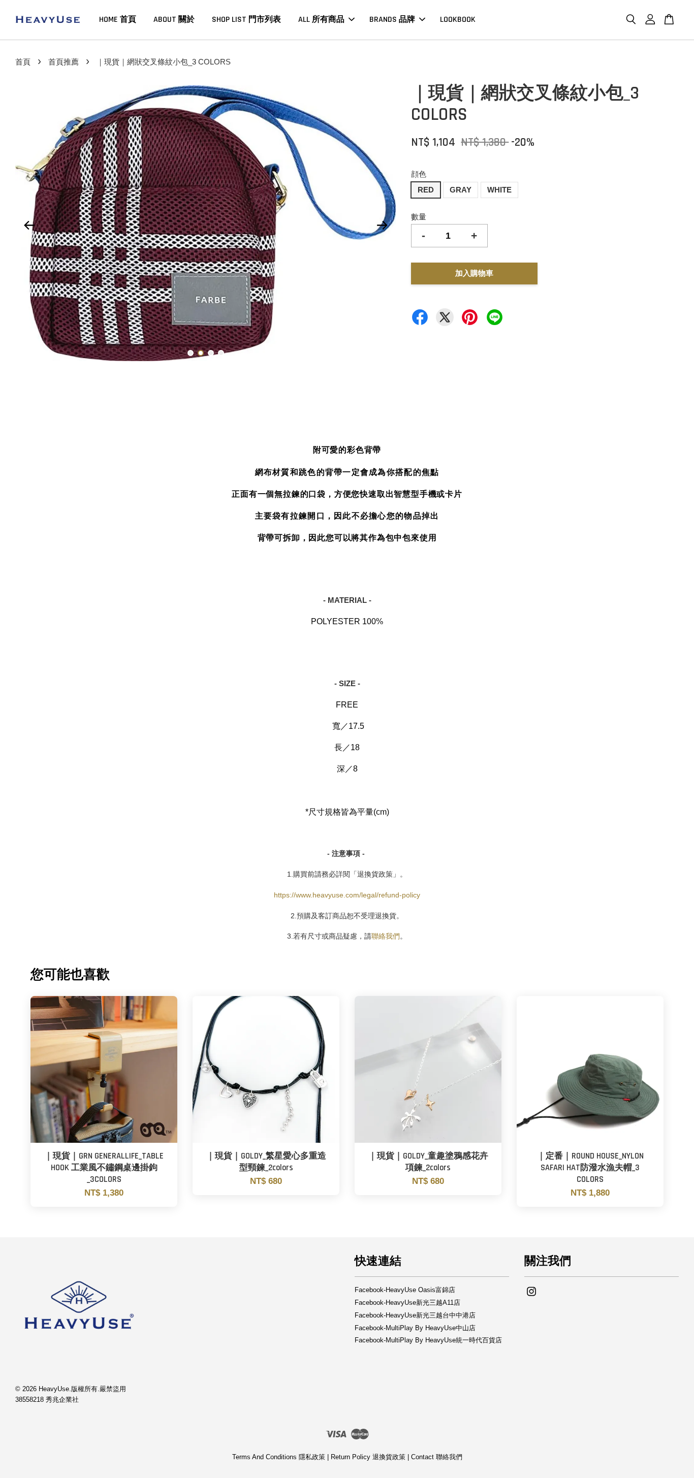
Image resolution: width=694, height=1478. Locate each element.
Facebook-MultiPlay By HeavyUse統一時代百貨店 (428, 1340)
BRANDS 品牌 (392, 19)
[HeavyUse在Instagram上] (531, 1296)
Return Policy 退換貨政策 (368, 1457)
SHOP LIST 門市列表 (246, 19)
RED (426, 189)
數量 (418, 216)
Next (382, 225)
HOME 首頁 (117, 19)
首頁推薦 (63, 61)
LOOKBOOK (458, 19)
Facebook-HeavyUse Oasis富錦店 (405, 1290)
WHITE (499, 189)
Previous (29, 225)
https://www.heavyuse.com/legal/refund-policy (347, 895)
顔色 (418, 174)
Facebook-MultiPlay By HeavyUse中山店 (415, 1328)
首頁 (22, 61)
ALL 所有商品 (321, 19)
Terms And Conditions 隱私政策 (278, 1457)
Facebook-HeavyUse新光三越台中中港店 (415, 1315)
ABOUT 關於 (174, 19)
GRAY (460, 189)
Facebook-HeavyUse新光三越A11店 (407, 1302)
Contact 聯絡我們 (436, 1457)
